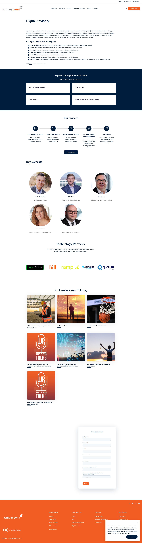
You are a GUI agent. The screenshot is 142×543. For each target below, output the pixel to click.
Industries (53, 8)
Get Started (134, 8)
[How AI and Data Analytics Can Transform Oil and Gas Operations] (71, 347)
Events (89, 8)
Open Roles (98, 522)
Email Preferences (123, 519)
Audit (73, 516)
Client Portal (136, 1)
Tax (73, 519)
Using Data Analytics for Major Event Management (98, 365)
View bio (40, 190)
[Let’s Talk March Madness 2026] (101, 309)
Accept (131, 536)
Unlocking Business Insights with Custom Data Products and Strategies (39, 365)
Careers (95, 8)
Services (61, 8)
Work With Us (98, 516)
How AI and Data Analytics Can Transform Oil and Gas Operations (67, 365)
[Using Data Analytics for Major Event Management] (101, 347)
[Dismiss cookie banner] (137, 523)
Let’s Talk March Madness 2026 (96, 326)
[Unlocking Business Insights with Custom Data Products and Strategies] (41, 347)
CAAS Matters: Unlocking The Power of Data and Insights (39, 403)
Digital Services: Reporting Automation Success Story (39, 327)
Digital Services (62, 326)
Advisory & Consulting (78, 522)
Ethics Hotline (53, 529)
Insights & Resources (78, 8)
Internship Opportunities (101, 519)
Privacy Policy (126, 533)
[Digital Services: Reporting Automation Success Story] (41, 309)
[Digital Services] (71, 309)
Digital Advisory (76, 526)
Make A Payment (127, 1)
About (68, 8)
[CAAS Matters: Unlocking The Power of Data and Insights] (41, 385)
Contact (120, 1)
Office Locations (53, 526)
